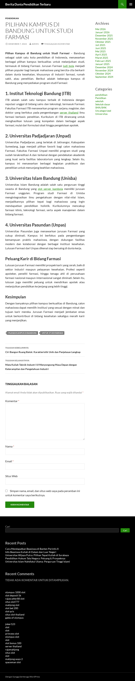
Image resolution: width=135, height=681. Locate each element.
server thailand (69, 112)
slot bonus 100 (13, 643)
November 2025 (104, 38)
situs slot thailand (14, 614)
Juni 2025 (100, 48)
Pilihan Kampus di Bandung (22, 333)
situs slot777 (12, 601)
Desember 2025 (104, 35)
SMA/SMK (101, 107)
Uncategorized (103, 110)
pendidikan (12, 18)
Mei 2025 (100, 51)
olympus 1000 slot (15, 592)
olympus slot (12, 636)
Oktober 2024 (103, 73)
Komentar (12, 401)
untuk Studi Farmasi (52, 333)
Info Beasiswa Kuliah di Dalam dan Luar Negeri (30, 551)
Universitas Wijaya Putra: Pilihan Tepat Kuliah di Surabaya (37, 555)
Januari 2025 (102, 64)
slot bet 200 (11, 608)
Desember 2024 (104, 67)
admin (35, 44)
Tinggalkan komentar (57, 44)
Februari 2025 (103, 60)
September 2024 (104, 76)
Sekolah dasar (102, 104)
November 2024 (104, 70)
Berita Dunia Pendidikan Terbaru (28, 4)
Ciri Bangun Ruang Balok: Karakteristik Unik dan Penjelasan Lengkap (43, 349)
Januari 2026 (102, 32)
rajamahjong (12, 649)
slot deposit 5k (13, 595)
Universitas (101, 113)
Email (9, 461)
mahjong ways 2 (14, 659)
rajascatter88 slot (14, 598)
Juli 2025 (100, 44)
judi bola (68, 65)
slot (7, 627)
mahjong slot (12, 604)
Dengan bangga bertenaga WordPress (22, 676)
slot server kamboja (50, 188)
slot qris (9, 611)
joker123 (10, 624)
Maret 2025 (101, 57)
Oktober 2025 (103, 41)
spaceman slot (13, 662)
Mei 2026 (100, 29)
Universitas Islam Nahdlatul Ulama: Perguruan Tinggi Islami (37, 561)
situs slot (10, 652)
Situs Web (11, 476)
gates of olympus (14, 617)
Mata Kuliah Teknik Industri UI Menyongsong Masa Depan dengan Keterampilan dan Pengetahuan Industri (41, 364)
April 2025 (101, 54)
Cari (7, 526)
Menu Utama (131, 4)
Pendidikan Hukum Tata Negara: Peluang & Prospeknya (35, 558)
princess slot (12, 633)
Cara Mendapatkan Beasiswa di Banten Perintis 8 (32, 548)
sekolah (99, 101)
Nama (9, 446)
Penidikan (100, 97)
